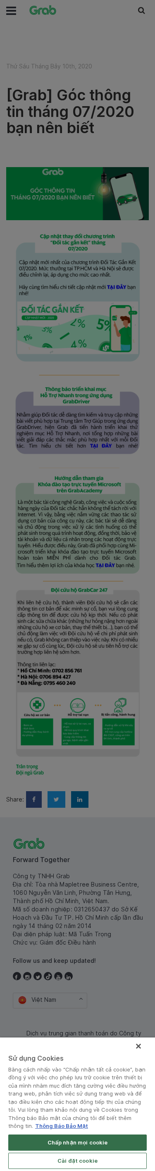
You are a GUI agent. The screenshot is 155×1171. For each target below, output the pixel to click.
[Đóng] (138, 1046)
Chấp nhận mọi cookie (78, 1142)
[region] (77, 1104)
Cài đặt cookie (77, 1160)
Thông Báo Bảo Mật (61, 1125)
